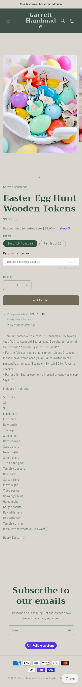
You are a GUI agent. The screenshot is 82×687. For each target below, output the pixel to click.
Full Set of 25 (53, 243)
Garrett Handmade (27, 678)
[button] (8, 20)
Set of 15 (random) (20, 243)
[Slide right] (50, 177)
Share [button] (11, 550)
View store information (21, 325)
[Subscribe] (69, 630)
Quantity (8, 277)
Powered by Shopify (46, 678)
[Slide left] (32, 177)
